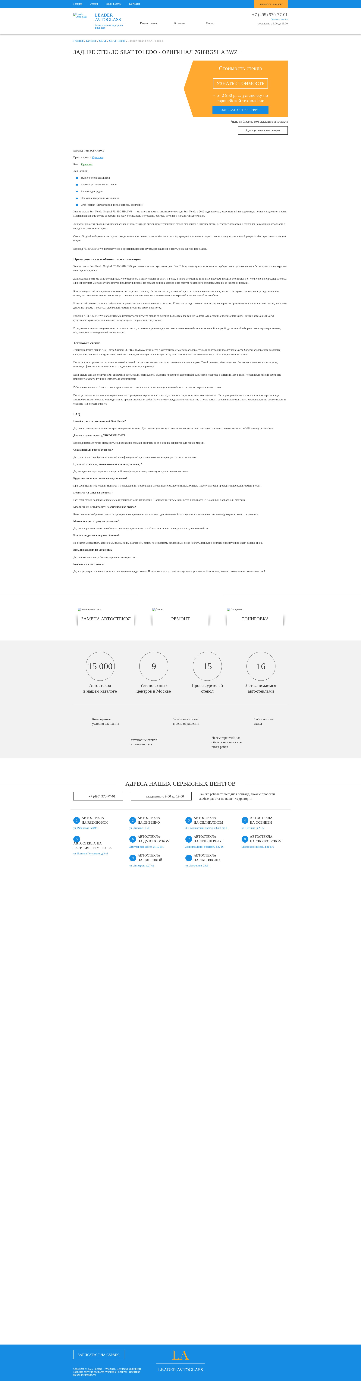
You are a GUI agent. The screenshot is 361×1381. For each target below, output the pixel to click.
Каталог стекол (148, 23)
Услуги (94, 3)
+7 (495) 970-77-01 (270, 15)
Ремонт (210, 23)
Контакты (134, 3)
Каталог (91, 40)
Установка (179, 23)
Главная (77, 3)
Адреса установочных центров (262, 130)
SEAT (102, 40)
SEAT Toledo (117, 40)
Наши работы (113, 3)
